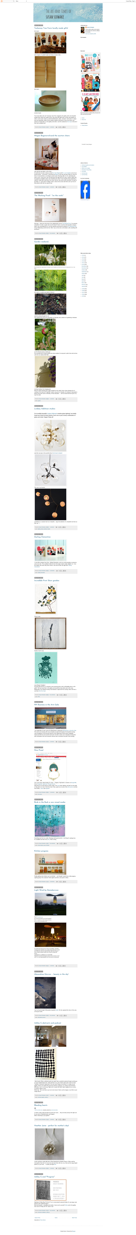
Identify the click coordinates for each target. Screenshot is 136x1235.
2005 (83, 296)
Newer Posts (37, 1217)
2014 (83, 257)
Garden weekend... (41, 242)
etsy (49, 839)
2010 (83, 264)
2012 (83, 260)
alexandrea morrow (41, 1017)
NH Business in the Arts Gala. (69, 730)
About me (84, 119)
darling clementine (41, 572)
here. (55, 1164)
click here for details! (57, 453)
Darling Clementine (42, 537)
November (84, 268)
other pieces (70, 787)
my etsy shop (84, 173)
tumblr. (57, 1010)
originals (47, 788)
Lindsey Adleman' (52, 413)
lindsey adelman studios (45, 528)
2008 (83, 290)
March (83, 282)
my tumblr (84, 171)
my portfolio (84, 166)
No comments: (52, 233)
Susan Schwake (90, 27)
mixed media (40, 845)
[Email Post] (56, 127)
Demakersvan (40, 917)
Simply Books (85, 125)
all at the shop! (42, 691)
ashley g (46, 1097)
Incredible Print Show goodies (46, 581)
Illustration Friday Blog (86, 169)
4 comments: (52, 881)
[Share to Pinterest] (65, 127)
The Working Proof (72, 226)
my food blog (84, 174)
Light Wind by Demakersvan (46, 890)
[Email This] (59, 127)
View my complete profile (90, 33)
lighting (39, 528)
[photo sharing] (35, 1108)
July (83, 275)
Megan (56, 174)
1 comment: (52, 127)
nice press (40, 794)
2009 (83, 288)
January (83, 286)
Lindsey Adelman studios (44, 409)
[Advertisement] (98, 226)
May (83, 279)
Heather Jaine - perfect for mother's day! (51, 1126)
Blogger (73, 1231)
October (83, 269)
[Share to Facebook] (63, 127)
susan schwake (46, 845)
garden (39, 400)
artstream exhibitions (42, 1212)
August (83, 273)
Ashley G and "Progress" (44, 1177)
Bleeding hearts (40, 1105)
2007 (83, 292)
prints (42, 788)
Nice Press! (38, 750)
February (84, 284)
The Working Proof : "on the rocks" (48, 196)
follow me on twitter (86, 168)
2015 (83, 255)
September (84, 271)
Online (66, 1205)
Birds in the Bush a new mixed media (49, 802)
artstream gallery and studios (88, 165)
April (83, 280)
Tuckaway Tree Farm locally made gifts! (51, 28)
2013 (83, 259)
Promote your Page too (85, 199)
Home (56, 1217)
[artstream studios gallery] (85, 198)
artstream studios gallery (85, 180)
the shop (69, 121)
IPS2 (39, 696)
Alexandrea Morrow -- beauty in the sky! (51, 974)
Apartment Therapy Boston (49, 784)
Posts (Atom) (43, 1220)
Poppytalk (39, 784)
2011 (83, 262)
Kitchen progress (41, 851)
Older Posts (74, 1217)
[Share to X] (62, 127)
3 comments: (52, 570)
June (83, 277)
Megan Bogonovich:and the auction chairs (52, 136)
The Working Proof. (66, 223)
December (84, 266)
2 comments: (52, 792)
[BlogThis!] (60, 127)
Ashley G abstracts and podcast (47, 1023)
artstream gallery (41, 1097)
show (58, 785)
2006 (83, 294)
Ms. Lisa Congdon (66, 173)
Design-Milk (73, 782)
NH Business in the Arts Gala (46, 705)
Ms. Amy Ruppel (56, 173)
